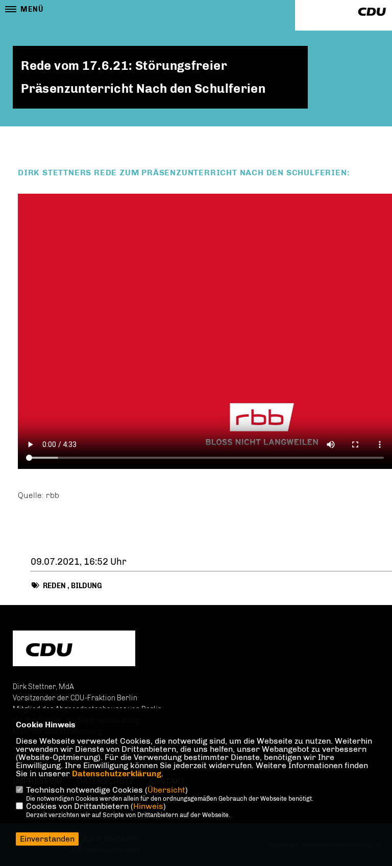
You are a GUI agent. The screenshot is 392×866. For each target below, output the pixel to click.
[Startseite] (74, 650)
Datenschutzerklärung (116, 773)
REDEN (54, 586)
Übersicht (166, 790)
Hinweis (148, 806)
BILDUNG (86, 586)
